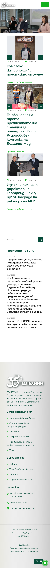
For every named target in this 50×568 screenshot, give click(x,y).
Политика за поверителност (24, 548)
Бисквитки (24, 545)
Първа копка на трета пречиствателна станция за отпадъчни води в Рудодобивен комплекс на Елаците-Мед (23, 129)
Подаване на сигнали (20, 479)
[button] (40, 57)
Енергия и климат (19, 437)
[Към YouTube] (40, 561)
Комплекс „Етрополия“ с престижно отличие (25, 70)
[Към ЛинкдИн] (36, 561)
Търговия (14, 431)
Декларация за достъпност (24, 551)
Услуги (12, 450)
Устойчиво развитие (21, 469)
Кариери (13, 474)
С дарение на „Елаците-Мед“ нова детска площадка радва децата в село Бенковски (25, 264)
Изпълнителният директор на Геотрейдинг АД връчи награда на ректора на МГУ (22, 193)
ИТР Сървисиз (26, 536)
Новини (13, 464)
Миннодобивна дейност (22, 418)
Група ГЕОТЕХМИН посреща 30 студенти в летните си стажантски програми (24, 324)
